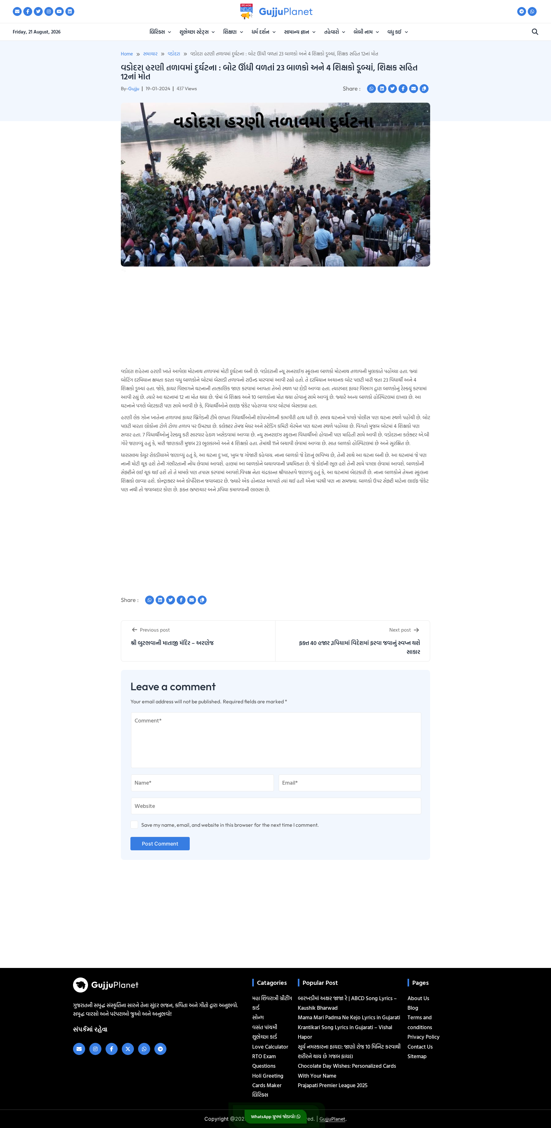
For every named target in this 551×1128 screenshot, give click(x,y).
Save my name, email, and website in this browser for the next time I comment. (230, 825)
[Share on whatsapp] (371, 88)
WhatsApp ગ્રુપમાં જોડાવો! (274, 1116)
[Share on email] (413, 88)
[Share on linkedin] (382, 88)
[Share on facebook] (403, 88)
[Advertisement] (25, 158)
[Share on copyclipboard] (424, 88)
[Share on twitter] (392, 88)
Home (127, 53)
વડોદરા (174, 53)
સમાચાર (150, 53)
